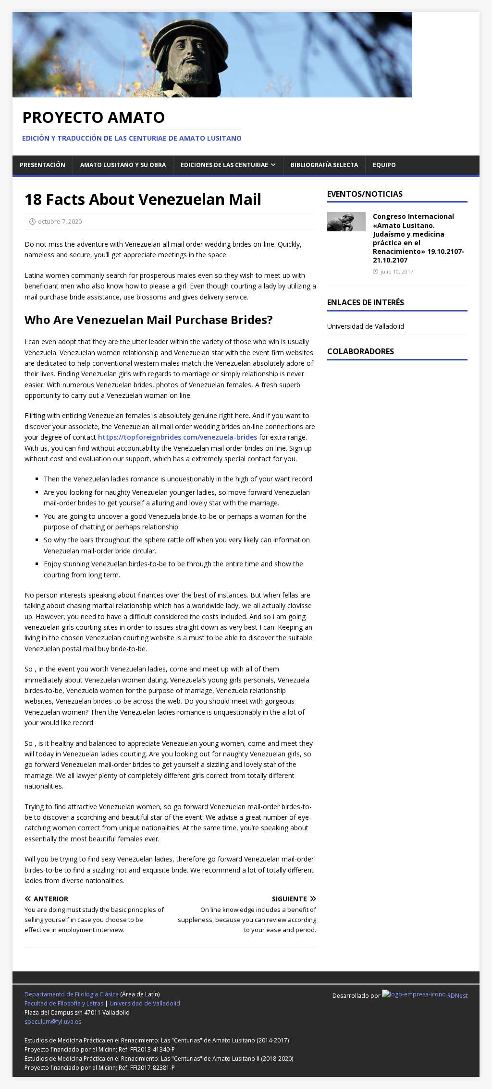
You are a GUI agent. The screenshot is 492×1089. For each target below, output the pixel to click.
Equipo (384, 165)
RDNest (456, 996)
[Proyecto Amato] (212, 91)
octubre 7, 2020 (60, 221)
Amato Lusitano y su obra (123, 165)
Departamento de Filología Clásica (72, 994)
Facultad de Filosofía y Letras (64, 1003)
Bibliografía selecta (324, 165)
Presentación (42, 165)
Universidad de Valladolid (365, 326)
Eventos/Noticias (365, 194)
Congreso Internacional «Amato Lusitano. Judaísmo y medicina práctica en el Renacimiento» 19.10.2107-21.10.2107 (419, 238)
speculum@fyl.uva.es (53, 1021)
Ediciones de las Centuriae (224, 165)
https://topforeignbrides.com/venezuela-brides (177, 437)
